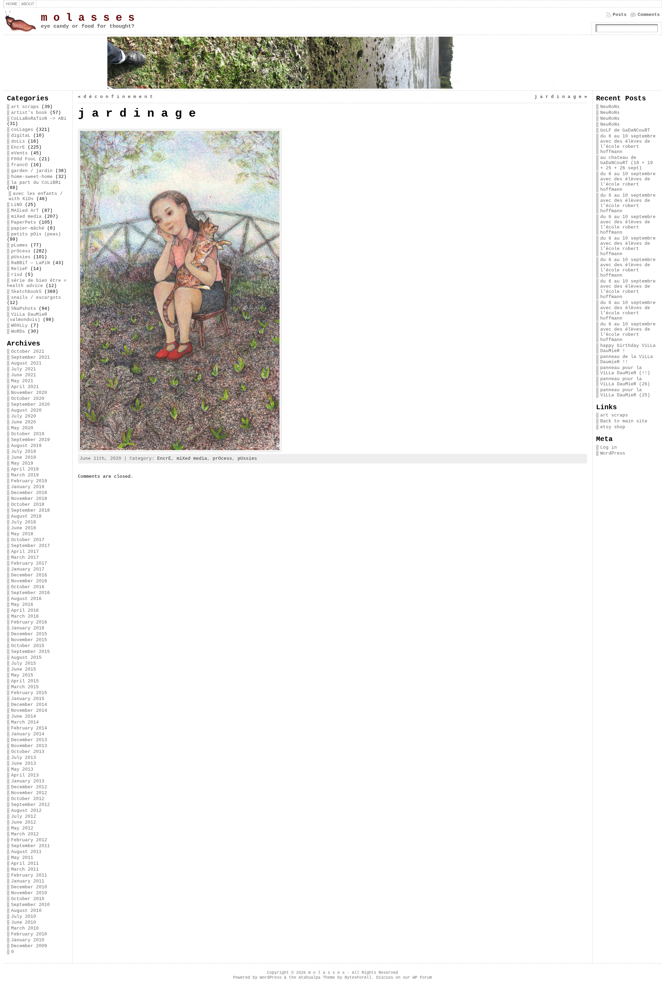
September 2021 (30, 357)
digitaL (20, 135)
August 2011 (26, 851)
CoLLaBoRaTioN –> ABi (38, 118)
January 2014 (27, 734)
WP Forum (422, 977)
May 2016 (22, 604)
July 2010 (23, 916)
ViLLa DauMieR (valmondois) (27, 317)
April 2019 (25, 469)
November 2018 (29, 498)
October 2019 (27, 434)
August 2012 (26, 810)
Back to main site (623, 421)
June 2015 (23, 669)
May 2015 (22, 675)
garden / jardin (32, 170)
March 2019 (25, 475)
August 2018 (26, 516)
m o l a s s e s (87, 18)
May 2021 (22, 381)
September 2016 (30, 592)
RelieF (19, 268)
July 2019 (23, 451)
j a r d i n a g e (558, 96)
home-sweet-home (32, 176)
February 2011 (29, 875)
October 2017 (27, 539)
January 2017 (27, 569)
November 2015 (29, 640)
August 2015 (26, 657)
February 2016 (29, 622)
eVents (19, 153)
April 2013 (25, 775)
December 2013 (29, 740)
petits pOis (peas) (36, 234)
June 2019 (23, 457)
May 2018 (22, 534)
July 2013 (23, 757)
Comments (649, 14)
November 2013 (29, 745)
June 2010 (23, 922)
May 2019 (22, 463)
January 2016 (27, 628)
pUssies (20, 257)
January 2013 (27, 781)
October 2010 (27, 898)
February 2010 (29, 934)
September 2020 (30, 404)
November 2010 (29, 893)
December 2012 (29, 787)
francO (19, 165)
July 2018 (23, 522)
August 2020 (26, 410)
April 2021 (25, 386)
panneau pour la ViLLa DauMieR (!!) (625, 370)
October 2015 (27, 645)
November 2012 (29, 793)
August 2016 (26, 598)
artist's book (29, 112)
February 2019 (29, 481)
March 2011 (25, 869)
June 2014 (23, 716)
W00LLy (19, 325)
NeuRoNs (610, 106)
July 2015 (23, 663)
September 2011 (30, 846)
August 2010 (26, 910)
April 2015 (25, 681)
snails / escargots (36, 297)
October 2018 (27, 504)
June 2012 (23, 822)
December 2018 (29, 492)
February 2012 (29, 840)
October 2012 (27, 798)
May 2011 (22, 857)
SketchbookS (26, 291)
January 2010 (27, 940)
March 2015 (25, 687)
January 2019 (27, 487)
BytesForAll (358, 977)
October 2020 (27, 398)
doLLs (18, 141)
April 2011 (25, 863)
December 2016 (29, 575)
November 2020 (29, 392)
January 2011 (27, 881)
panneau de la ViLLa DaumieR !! (626, 359)
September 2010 (30, 904)
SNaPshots (23, 308)
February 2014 (29, 728)
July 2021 (23, 369)
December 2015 (29, 634)
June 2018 (23, 528)
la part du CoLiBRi (36, 182)
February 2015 (29, 693)
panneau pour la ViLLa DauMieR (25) (625, 392)
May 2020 (22, 428)
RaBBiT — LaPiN (30, 263)
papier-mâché (27, 228)
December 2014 (29, 704)
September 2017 (30, 545)
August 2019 (26, 445)
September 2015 (30, 651)
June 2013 (23, 763)
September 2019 (30, 439)
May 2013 (22, 769)
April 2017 (25, 551)
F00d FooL (23, 159)
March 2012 (25, 834)
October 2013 (27, 751)
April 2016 (25, 610)
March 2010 (25, 928)
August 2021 (26, 363)
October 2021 (27, 351)
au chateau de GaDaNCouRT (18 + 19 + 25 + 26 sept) (626, 163)
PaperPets (23, 222)
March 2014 (25, 722)
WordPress (612, 453)
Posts (620, 14)
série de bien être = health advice (36, 283)
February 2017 (29, 563)
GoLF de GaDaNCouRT (625, 130)
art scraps (25, 106)
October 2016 (27, 587)
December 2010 (29, 887)
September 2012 (30, 804)
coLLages (22, 129)
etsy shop (612, 427)
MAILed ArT (25, 210)
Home (11, 4)
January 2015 (27, 698)
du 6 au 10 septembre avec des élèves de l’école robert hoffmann (628, 144)
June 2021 (23, 375)
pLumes (19, 245)
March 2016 (25, 616)
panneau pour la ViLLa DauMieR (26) (625, 381)
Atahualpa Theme (317, 977)
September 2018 (30, 510)
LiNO (16, 204)
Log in (608, 447)
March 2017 (25, 557)
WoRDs (18, 331)
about (27, 4)
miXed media (26, 216)
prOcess (20, 251)
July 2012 (23, 816)
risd (16, 274)
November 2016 (29, 581)
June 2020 (23, 422)
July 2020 (23, 416)
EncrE (18, 147)
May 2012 (22, 828)
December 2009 (29, 946)
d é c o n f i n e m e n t (118, 96)
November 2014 (29, 710)
